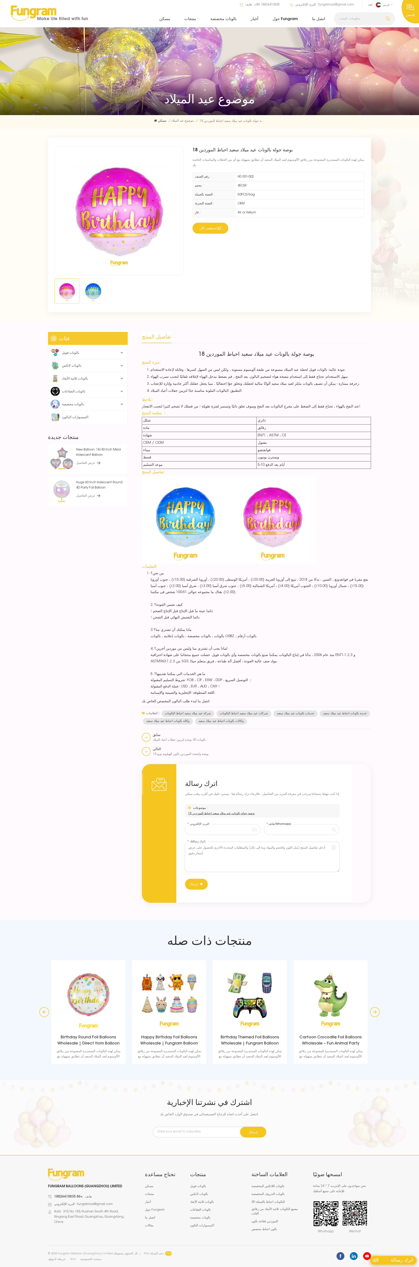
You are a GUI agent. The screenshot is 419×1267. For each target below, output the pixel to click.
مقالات (149, 1225)
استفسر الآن (208, 228)
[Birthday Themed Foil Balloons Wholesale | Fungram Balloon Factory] (169, 997)
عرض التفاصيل (85, 463)
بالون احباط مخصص (264, 1229)
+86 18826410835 (267, 4)
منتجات (190, 18)
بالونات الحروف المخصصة (268, 1194)
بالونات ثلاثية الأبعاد (75, 378)
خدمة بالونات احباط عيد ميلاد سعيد (345, 713)
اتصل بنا (318, 18)
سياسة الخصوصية (90, 1259)
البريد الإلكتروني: (198, 824)
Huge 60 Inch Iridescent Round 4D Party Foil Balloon (99, 485)
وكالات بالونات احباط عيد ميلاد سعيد (221, 721)
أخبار (254, 18)
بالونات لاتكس (71, 365)
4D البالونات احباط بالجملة (268, 1202)
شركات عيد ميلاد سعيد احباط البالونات (244, 713)
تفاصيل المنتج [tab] (156, 336)
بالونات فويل (70, 352)
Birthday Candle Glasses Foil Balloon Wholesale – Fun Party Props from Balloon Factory (330, 1041)
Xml (73, 1259)
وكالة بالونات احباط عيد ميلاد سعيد (168, 721)
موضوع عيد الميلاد (182, 121)
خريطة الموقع (57, 1259)
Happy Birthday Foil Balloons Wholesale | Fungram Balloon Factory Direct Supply (88, 1041)
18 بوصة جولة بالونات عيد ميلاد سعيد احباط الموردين (221, 813)
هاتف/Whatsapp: (279, 824)
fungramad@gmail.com (336, 4)
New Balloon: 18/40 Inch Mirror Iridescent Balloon (98, 452)
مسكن (164, 18)
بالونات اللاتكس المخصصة (267, 1186)
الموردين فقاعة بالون (264, 1221)
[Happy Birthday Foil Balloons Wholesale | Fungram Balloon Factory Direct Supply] (88, 997)
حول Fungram (285, 18)
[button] (375, 1012)
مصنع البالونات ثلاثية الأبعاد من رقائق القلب (274, 1211)
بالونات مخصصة (223, 18)
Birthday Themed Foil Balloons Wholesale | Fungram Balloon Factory (169, 1041)
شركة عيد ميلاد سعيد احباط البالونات (188, 713)
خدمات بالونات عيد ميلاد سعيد (295, 713)
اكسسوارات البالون (75, 417)
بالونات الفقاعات (73, 391)
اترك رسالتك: (196, 841)
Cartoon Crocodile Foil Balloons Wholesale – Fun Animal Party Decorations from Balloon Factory (250, 1041)
